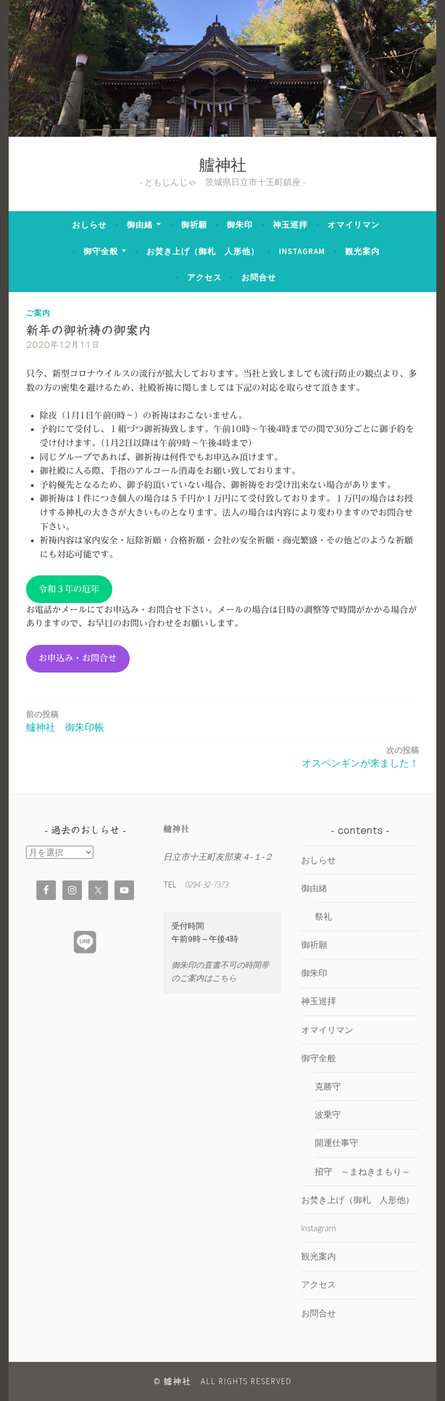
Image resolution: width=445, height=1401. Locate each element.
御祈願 (194, 224)
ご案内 (38, 313)
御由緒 (140, 224)
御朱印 (240, 224)
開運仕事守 (336, 1142)
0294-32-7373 (206, 884)
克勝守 (328, 1086)
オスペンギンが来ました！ (360, 757)
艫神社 (222, 167)
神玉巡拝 (290, 224)
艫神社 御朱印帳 (65, 721)
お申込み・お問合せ (78, 658)
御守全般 (101, 251)
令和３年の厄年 (69, 589)
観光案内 (362, 251)
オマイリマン (354, 224)
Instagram (302, 251)
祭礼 (323, 916)
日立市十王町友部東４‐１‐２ (218, 856)
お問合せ (258, 277)
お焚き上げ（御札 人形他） (203, 251)
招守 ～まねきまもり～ (362, 1171)
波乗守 (328, 1114)
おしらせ (89, 224)
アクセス (204, 277)
